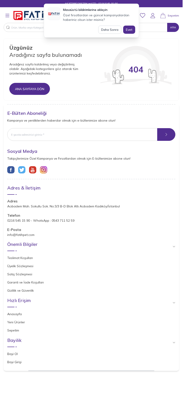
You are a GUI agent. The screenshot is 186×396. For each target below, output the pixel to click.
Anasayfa (14, 314)
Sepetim (13, 330)
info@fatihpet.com (20, 235)
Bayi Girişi (14, 362)
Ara (173, 27)
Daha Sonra (109, 30)
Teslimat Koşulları (20, 258)
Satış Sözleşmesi (19, 274)
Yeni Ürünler (16, 322)
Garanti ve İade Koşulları (25, 282)
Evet (129, 30)
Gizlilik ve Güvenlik (20, 290)
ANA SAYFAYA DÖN (29, 89)
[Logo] (34, 15)
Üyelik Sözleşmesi (20, 266)
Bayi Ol (12, 354)
